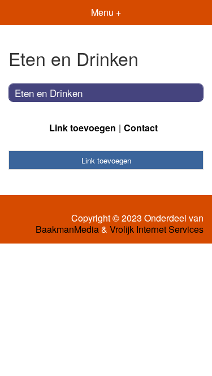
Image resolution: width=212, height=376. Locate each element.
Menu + (106, 12)
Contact (141, 127)
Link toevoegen (82, 127)
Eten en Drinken (49, 93)
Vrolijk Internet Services (157, 229)
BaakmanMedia (67, 229)
